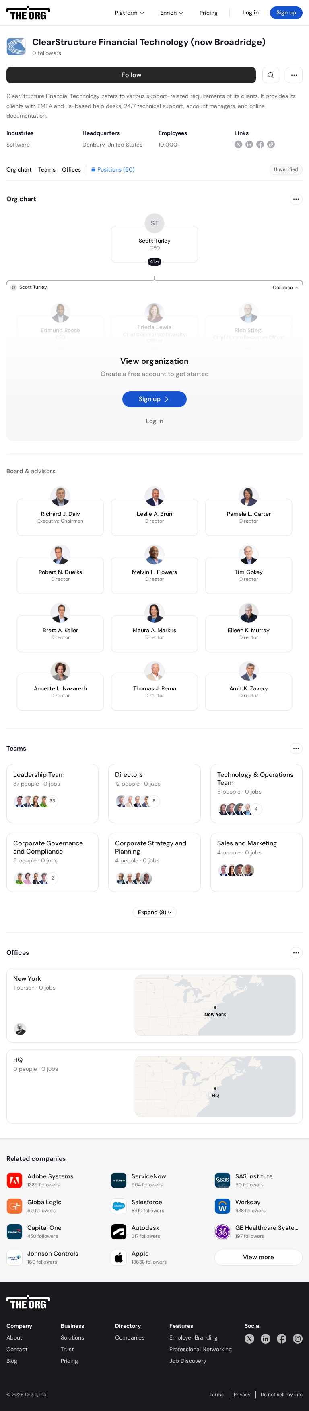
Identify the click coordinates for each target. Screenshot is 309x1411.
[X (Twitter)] (249, 1338)
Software (18, 144)
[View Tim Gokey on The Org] (249, 555)
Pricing (69, 1360)
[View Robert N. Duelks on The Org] (60, 555)
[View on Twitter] (238, 144)
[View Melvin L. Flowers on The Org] (154, 555)
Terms (217, 1394)
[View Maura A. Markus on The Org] (154, 613)
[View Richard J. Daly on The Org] (60, 496)
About (14, 1337)
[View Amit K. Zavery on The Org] (249, 671)
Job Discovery (187, 1360)
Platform (126, 12)
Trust (67, 1349)
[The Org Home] (28, 13)
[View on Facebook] (260, 144)
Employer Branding (193, 1337)
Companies (129, 1337)
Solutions (72, 1337)
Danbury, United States (112, 144)
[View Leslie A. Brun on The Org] (154, 496)
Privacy (242, 1394)
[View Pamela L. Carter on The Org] (249, 496)
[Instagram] (298, 1338)
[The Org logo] (28, 1302)
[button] (154, 244)
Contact (16, 1349)
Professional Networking (200, 1349)
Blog (11, 1360)
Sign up (286, 12)
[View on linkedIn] (249, 144)
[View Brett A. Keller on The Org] (60, 613)
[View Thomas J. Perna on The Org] (154, 671)
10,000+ (170, 144)
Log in (251, 12)
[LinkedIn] (265, 1338)
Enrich (168, 12)
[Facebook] (281, 1338)
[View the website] (271, 144)
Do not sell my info (282, 1394)
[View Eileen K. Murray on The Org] (249, 613)
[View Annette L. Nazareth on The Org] (60, 671)
